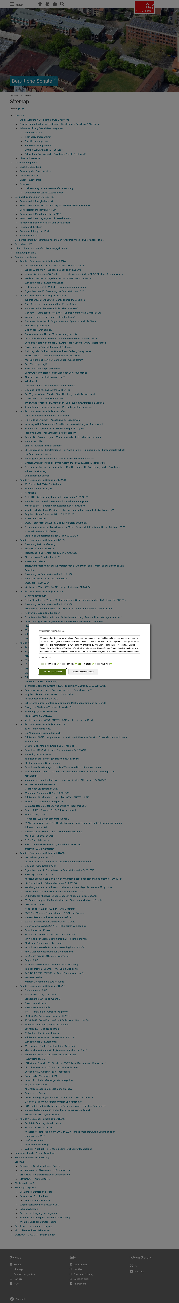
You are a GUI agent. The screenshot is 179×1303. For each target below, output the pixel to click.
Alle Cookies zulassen (52, 672)
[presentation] (58, 664)
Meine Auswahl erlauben (83, 672)
